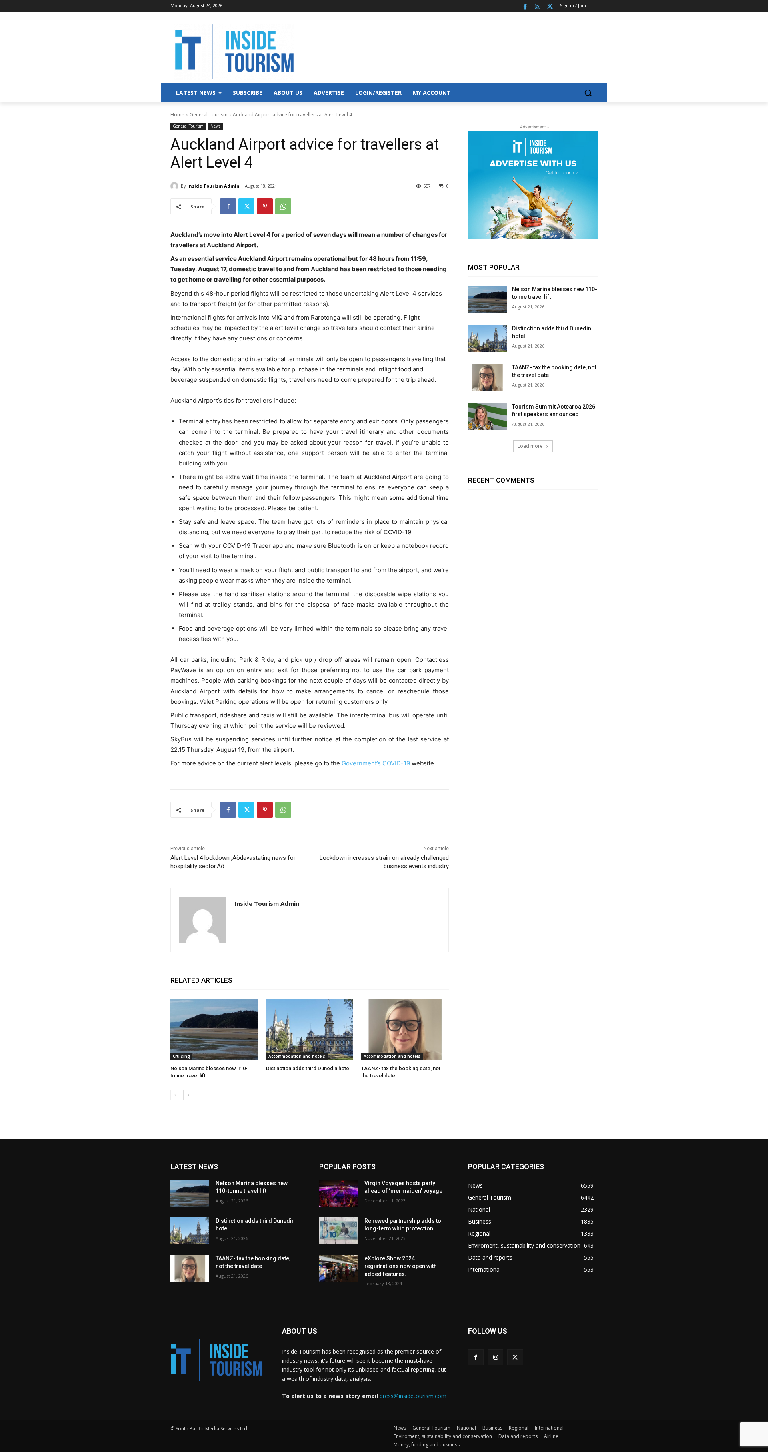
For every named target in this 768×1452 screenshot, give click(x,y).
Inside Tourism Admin (213, 186)
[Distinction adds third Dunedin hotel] (310, 1029)
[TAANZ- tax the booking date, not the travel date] (405, 1029)
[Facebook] (525, 6)
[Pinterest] (265, 206)
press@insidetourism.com (413, 1396)
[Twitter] (550, 6)
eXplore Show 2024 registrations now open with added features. (400, 1266)
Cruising (181, 1056)
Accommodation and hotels (296, 1056)
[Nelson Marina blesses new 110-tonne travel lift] (214, 1029)
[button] (588, 92)
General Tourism (209, 114)
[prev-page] (175, 1095)
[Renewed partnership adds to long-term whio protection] (338, 1230)
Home (177, 114)
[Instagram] (537, 6)
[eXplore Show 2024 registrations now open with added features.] (338, 1268)
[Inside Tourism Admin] (175, 186)
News (215, 126)
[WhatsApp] (283, 206)
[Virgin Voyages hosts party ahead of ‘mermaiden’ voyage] (338, 1193)
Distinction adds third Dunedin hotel (308, 1068)
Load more (530, 446)
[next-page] (188, 1095)
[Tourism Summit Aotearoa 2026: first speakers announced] (487, 416)
